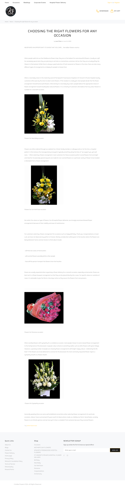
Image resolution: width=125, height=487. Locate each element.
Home (6, 22)
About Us (8, 445)
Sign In (110, 2)
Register (117, 2)
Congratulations (39, 471)
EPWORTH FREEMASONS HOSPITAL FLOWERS (45, 451)
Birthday (37, 460)
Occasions (37, 445)
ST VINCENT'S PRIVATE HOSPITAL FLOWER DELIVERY (47, 456)
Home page (8, 456)
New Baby (37, 463)
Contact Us (8, 450)
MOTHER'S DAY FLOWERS (42, 447)
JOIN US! (115, 450)
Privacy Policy (9, 458)
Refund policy (9, 467)
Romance (37, 468)
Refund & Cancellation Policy (13, 461)
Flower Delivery (9, 453)
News (11, 22)
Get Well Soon (38, 465)
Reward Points (9, 469)
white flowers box (32, 425)
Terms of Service (10, 464)
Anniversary (38, 474)
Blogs (6, 447)
